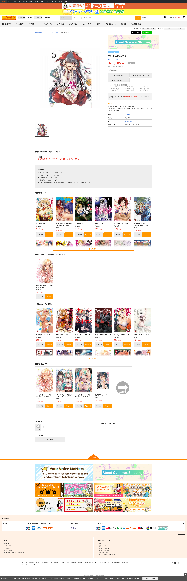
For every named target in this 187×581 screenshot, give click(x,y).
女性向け (47, 18)
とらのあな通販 (39, 32)
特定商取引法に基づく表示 (121, 562)
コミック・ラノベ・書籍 (51, 32)
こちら (53, 172)
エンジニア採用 (63, 1)
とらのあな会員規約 (43, 562)
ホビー (99, 24)
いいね (38, 429)
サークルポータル (27, 1)
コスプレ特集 (72, 24)
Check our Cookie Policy (133, 578)
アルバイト (71, 1)
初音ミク (153, 28)
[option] (70, 78)
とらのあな (4, 1)
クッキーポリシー (104, 562)
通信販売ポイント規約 (58, 562)
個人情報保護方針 (91, 562)
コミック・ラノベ (86, 24)
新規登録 (171, 18)
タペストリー (181, 28)
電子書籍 (123, 24)
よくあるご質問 (53, 1)
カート (50, 235)
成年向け (29, 18)
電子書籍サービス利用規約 (75, 562)
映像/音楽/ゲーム (111, 24)
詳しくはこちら (181, 534)
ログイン (177, 18)
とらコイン (36, 1)
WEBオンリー (44, 1)
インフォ (10, 1)
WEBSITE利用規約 (29, 562)
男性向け (39, 18)
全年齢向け (21, 18)
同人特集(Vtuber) (34, 24)
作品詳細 (49, 296)
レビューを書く (50, 439)
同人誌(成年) (20, 24)
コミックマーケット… (170, 28)
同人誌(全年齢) (6, 24)
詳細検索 (144, 17)
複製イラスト (145, 28)
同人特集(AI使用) (136, 24)
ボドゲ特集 (60, 24)
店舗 (15, 1)
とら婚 (19, 1)
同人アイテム (48, 24)
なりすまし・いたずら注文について (33, 564)
